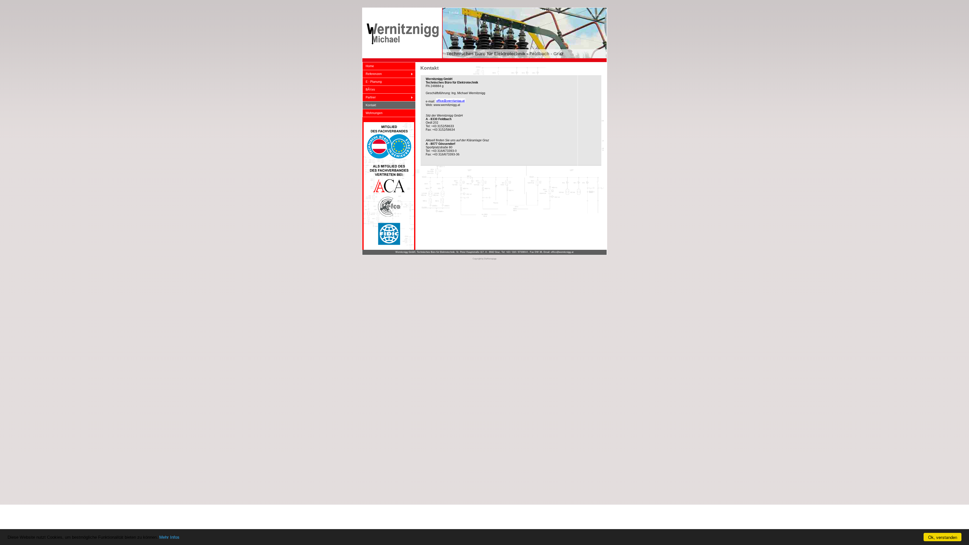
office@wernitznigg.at (562, 252)
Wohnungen (374, 113)
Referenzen (372, 74)
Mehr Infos (169, 537)
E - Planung (374, 82)
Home (370, 66)
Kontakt (371, 105)
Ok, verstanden (942, 537)
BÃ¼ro (370, 89)
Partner (369, 97)
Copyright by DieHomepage (484, 259)
